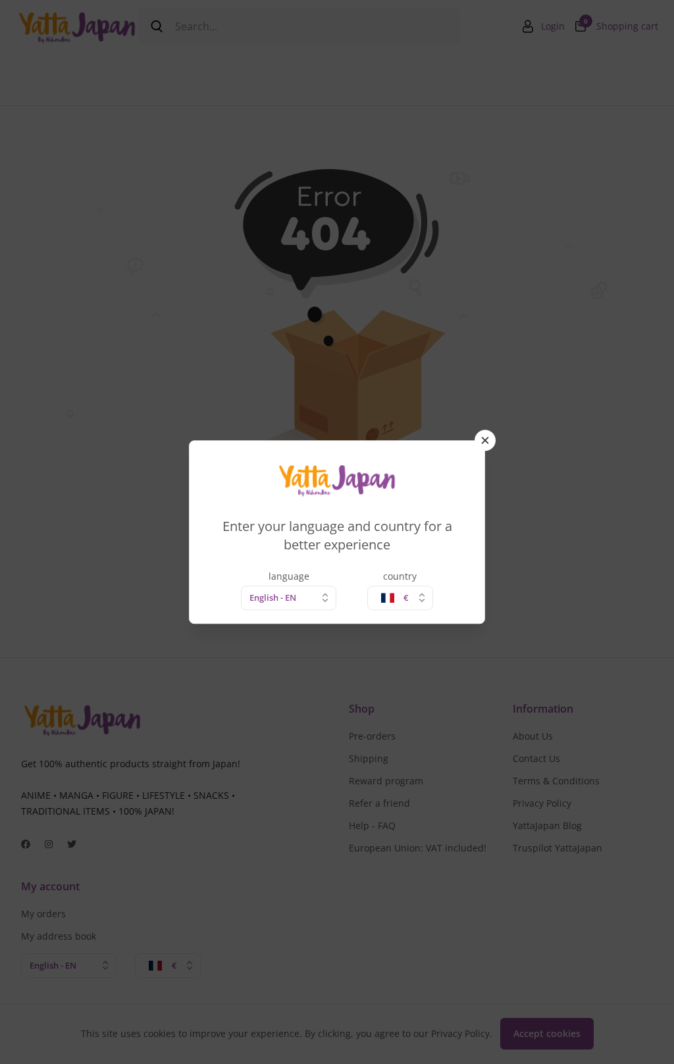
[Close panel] (485, 440)
